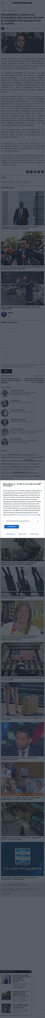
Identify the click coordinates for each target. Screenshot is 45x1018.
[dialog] (22, 509)
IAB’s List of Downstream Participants (25, 515)
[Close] (41, 484)
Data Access (22, 534)
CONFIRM (11, 526)
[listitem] (22, 521)
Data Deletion (10, 534)
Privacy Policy (34, 534)
